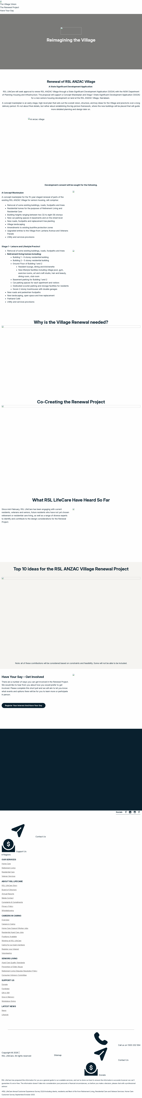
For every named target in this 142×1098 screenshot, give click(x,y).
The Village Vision (8, 4)
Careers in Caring (8, 924)
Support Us (21, 851)
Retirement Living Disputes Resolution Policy (19, 971)
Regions (7, 854)
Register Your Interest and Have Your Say (23, 705)
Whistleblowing (8, 910)
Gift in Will (5, 993)
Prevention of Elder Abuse (12, 967)
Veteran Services (8, 876)
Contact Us (40, 836)
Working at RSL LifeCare (11, 941)
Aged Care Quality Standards (13, 963)
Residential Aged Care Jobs (13, 932)
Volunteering (7, 953)
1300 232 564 (134, 1045)
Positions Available (9, 936)
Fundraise (5, 989)
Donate (5, 984)
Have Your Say (7, 10)
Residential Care (8, 872)
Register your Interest (10, 949)
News (4, 1010)
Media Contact (7, 898)
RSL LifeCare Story (9, 885)
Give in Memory (8, 997)
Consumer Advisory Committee (14, 975)
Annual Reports (8, 894)
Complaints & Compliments (12, 902)
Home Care (6, 864)
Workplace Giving (9, 1001)
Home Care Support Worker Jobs (15, 928)
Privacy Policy (7, 906)
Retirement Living (8, 868)
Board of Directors (9, 890)
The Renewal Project (9, 7)
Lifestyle (5, 1015)
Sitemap (57, 1055)
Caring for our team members (13, 945)
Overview (5, 920)
